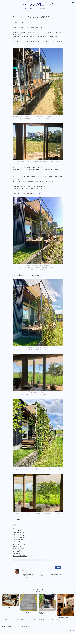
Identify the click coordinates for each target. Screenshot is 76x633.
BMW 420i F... (17, 553)
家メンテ (10, 626)
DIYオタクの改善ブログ (38, 4)
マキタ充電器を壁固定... (20, 544)
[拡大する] (61, 49)
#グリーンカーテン (26, 560)
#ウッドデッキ (17, 560)
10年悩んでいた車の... (19, 539)
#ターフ (34, 560)
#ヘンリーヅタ (41, 560)
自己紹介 (17, 630)
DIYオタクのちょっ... (19, 546)
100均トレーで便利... (19, 535)
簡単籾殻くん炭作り (18, 548)
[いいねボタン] (14, 525)
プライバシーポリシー (7, 630)
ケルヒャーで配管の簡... (20, 555)
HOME (3, 626)
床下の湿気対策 (17, 551)
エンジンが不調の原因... (20, 537)
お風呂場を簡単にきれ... (20, 542)
